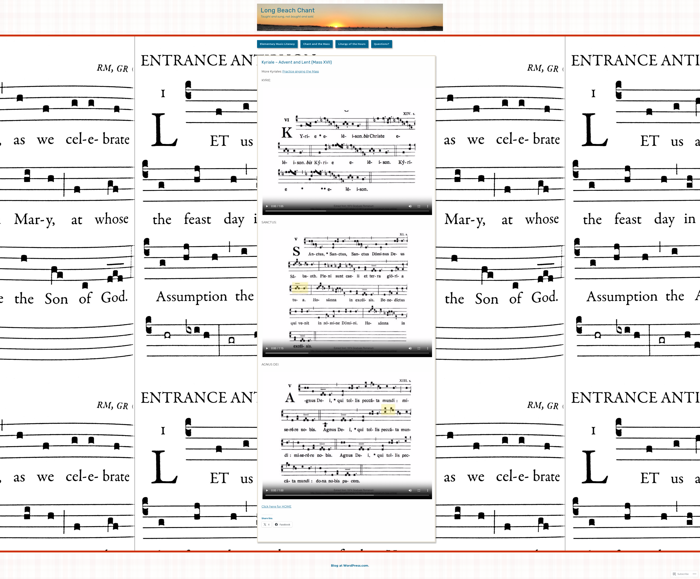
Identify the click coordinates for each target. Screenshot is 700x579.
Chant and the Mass (316, 43)
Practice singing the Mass (300, 71)
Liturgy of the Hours (351, 43)
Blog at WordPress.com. (350, 565)
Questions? (381, 43)
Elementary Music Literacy (277, 43)
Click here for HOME (276, 506)
